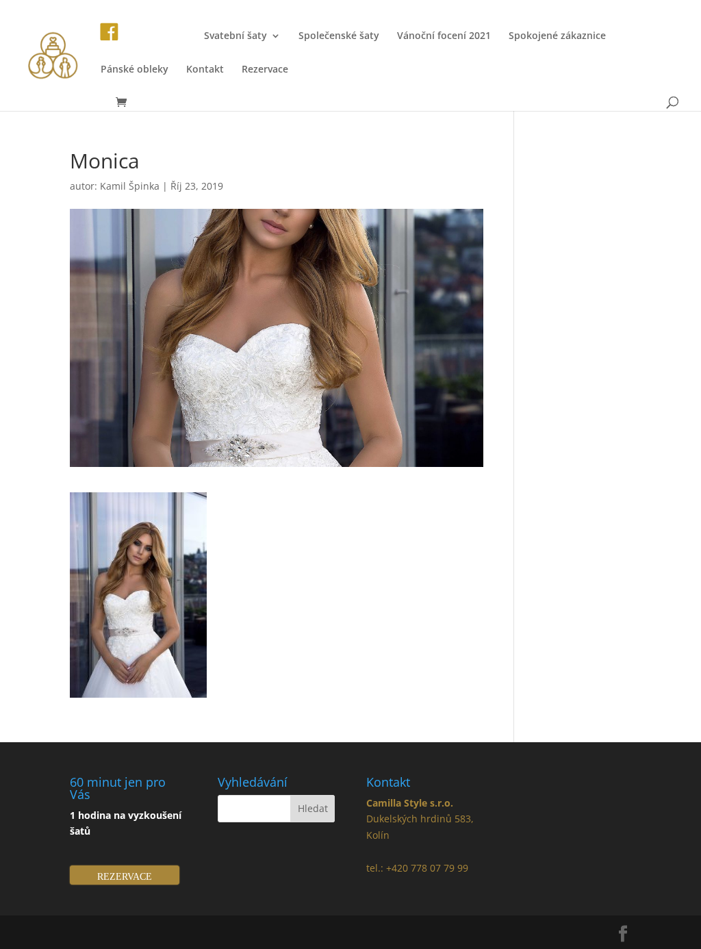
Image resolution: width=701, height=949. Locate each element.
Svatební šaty (235, 36)
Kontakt (205, 69)
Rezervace (265, 69)
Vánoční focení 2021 (444, 36)
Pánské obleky (134, 69)
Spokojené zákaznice (557, 36)
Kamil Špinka (130, 185)
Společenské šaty (338, 36)
